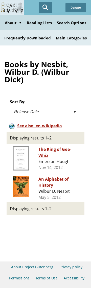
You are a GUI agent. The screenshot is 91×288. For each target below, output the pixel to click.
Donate (76, 7)
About (13, 22)
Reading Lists (39, 22)
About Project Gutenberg (32, 267)
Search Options (71, 22)
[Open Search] (45, 7)
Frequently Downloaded (27, 37)
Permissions (19, 278)
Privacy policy (70, 267)
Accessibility (74, 278)
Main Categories (71, 37)
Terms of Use (46, 278)
